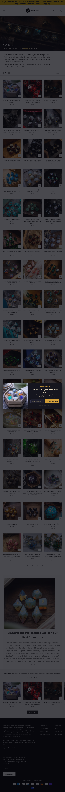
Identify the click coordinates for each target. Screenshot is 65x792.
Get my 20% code (52, 401)
